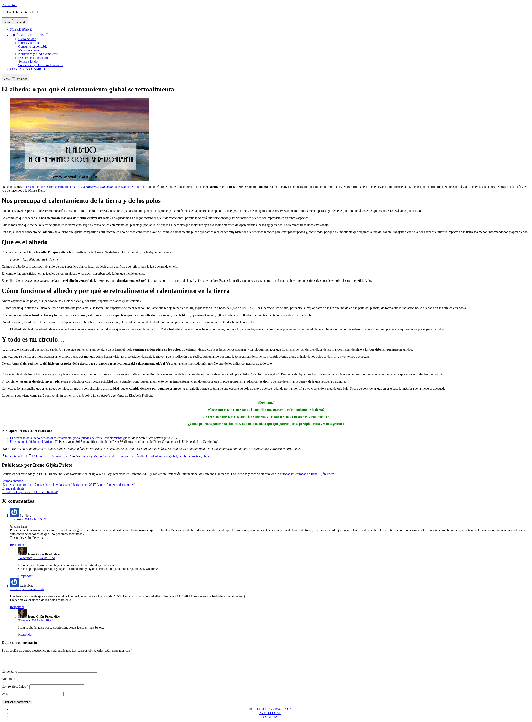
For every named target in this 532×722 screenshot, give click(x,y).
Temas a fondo (28, 61)
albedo (144, 456)
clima (206, 456)
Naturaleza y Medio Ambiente (38, 54)
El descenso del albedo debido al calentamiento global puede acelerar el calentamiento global (70, 438)
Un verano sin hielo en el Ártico (31, 441)
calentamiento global (163, 456)
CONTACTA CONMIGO (27, 69)
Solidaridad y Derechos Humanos (40, 65)
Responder (17, 544)
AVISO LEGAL (270, 713)
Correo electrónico (15, 686)
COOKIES (270, 716)
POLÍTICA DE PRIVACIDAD (270, 709)
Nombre (8, 678)
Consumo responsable (32, 46)
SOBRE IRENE (21, 29)
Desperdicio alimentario (33, 57)
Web (5, 694)
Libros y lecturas (29, 42)
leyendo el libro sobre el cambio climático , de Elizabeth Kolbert (83, 186)
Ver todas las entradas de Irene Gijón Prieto (306, 474)
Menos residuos (28, 50)
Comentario (9, 671)
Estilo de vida (27, 39)
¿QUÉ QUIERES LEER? (27, 35)
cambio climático (190, 456)
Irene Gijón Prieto (16, 456)
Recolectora (9, 5)
